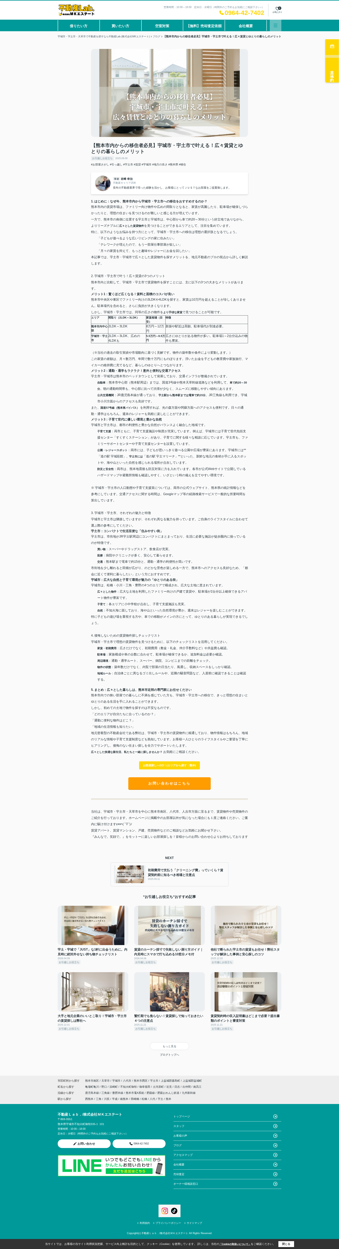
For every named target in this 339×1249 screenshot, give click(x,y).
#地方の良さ (160, 164)
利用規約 (145, 1222)
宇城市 (116, 1080)
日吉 (177, 1086)
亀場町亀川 (92, 1086)
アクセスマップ (183, 1154)
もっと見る (169, 1046)
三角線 (105, 1092)
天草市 (105, 1080)
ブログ (177, 1145)
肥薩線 (151, 1092)
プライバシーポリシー (168, 1222)
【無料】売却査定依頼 (204, 26)
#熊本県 (173, 164)
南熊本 (124, 1098)
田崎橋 (135, 1098)
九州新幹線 (189, 1092)
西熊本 (89, 1098)
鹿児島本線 (92, 1092)
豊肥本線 (118, 1092)
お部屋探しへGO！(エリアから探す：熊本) (169, 765)
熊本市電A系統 (135, 1092)
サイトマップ (194, 1222)
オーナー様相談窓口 (185, 1183)
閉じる (286, 1243)
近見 (169, 1086)
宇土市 (154, 1080)
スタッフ (178, 1126)
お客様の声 (180, 1135)
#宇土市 (128, 164)
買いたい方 (120, 26)
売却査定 (178, 1174)
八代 (152, 1098)
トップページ (181, 1116)
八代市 (127, 1080)
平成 (115, 1098)
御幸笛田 (145, 1086)
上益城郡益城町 (192, 1080)
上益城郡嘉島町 (170, 1080)
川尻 (106, 1098)
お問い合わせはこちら (169, 783)
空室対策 (162, 26)
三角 (98, 1098)
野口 (104, 1086)
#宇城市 (146, 164)
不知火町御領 (129, 1086)
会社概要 (246, 26)
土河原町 (159, 1086)
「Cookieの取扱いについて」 (235, 1244)
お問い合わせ (86, 1143)
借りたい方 (78, 26)
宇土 (160, 1098)
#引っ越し (116, 164)
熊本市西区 (141, 1080)
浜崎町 (113, 1086)
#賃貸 (137, 164)
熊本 (168, 1098)
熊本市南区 (92, 1080)
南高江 (197, 1086)
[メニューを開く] (275, 25)
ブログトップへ (169, 1054)
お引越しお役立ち (102, 158)
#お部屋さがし (100, 164)
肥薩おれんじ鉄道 (168, 1092)
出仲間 (186, 1086)
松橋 (144, 1098)
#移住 (182, 164)
